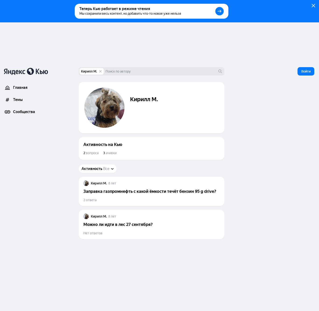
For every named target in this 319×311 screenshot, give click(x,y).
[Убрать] (100, 71)
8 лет (112, 183)
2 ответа (89, 200)
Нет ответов (93, 233)
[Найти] (220, 71)
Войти (306, 71)
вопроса (91, 153)
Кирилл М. (89, 71)
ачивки (110, 153)
